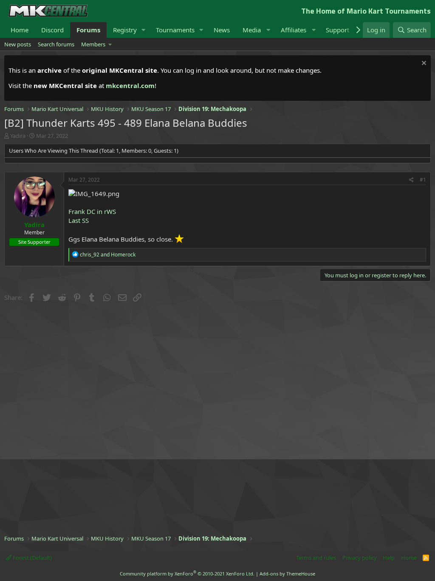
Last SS (78, 220)
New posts (17, 44)
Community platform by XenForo (187, 573)
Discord (52, 30)
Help (389, 557)
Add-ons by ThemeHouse (287, 573)
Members (93, 44)
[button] (144, 30)
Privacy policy (359, 557)
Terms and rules (316, 557)
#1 (423, 179)
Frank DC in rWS (92, 211)
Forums (88, 30)
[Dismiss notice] (423, 64)
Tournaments (175, 30)
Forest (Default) (31, 557)
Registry (125, 30)
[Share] (411, 180)
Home (19, 30)
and (108, 254)
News (222, 30)
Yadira (17, 136)
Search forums (56, 44)
